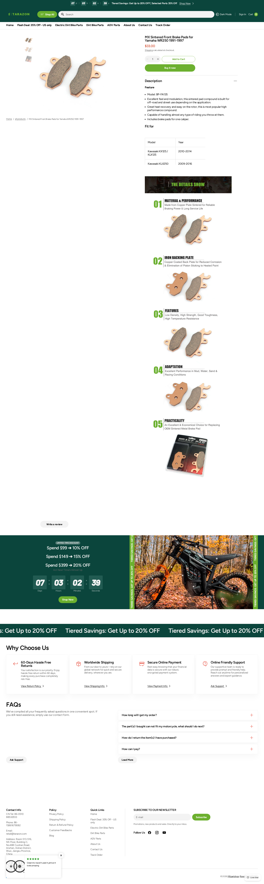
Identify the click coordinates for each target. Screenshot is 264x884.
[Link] (37, 674)
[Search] (61, 14)
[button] (242, 14)
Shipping (149, 50)
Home (9, 119)
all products (20, 119)
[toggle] (235, 80)
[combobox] (139, 14)
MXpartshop (233, 876)
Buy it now (170, 67)
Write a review (54, 524)
